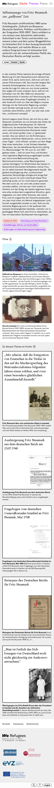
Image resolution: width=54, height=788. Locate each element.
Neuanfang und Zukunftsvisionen (34, 221)
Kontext (14, 62)
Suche (33, 785)
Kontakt (6, 724)
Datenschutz (32, 724)
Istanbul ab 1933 (10, 221)
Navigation (51, 3)
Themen (34, 3)
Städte (23, 3)
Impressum (18, 724)
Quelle (22, 62)
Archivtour (39, 785)
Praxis (44, 3)
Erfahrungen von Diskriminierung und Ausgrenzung (24, 229)
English (47, 785)
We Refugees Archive (10, 4)
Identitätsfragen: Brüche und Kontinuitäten (21, 225)
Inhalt (6, 62)
